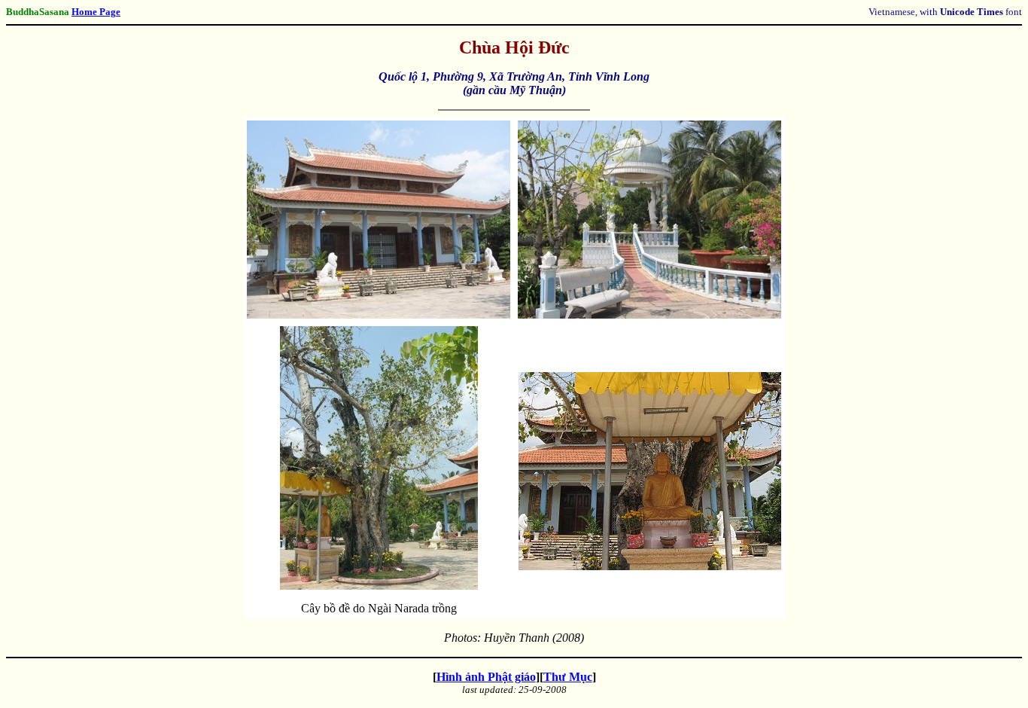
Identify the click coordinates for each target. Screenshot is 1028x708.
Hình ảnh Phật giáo (486, 676)
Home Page (95, 11)
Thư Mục (567, 676)
